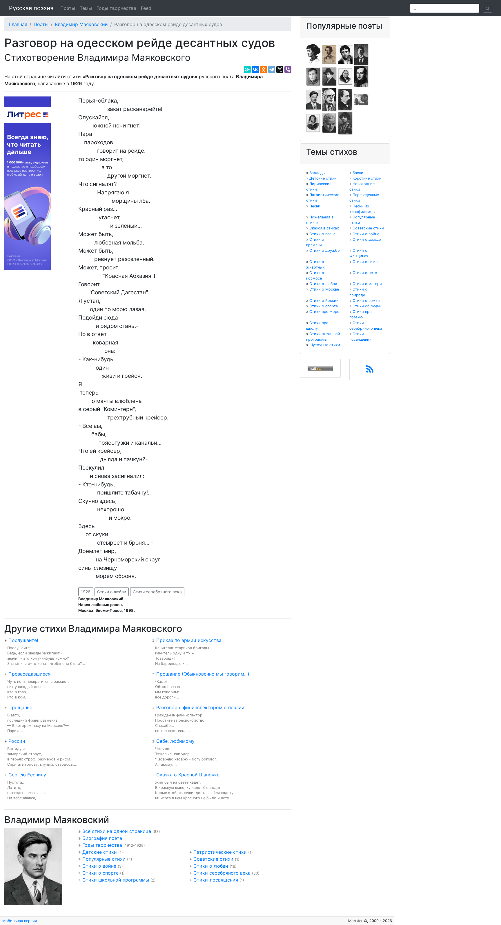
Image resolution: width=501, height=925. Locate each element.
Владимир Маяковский (81, 24)
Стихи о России (324, 300)
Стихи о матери (367, 284)
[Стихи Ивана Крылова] (345, 76)
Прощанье (20, 707)
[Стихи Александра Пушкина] (313, 123)
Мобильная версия (19, 921)
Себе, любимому (175, 741)
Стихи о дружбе (324, 250)
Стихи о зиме (365, 262)
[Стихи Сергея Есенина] (329, 76)
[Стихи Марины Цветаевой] (345, 123)
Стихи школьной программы (115, 880)
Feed (146, 8)
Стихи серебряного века (157, 591)
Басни (358, 173)
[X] (279, 69)
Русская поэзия (31, 8)
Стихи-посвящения (215, 880)
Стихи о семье (366, 300)
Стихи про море (324, 311)
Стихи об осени (367, 306)
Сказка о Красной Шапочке (187, 775)
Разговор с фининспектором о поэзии (200, 707)
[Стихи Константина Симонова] (329, 123)
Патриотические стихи (220, 852)
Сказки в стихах (324, 228)
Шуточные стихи (324, 345)
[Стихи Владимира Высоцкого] (345, 54)
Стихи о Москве (324, 289)
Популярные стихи (104, 859)
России (16, 741)
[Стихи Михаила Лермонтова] (361, 76)
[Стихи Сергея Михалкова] (329, 99)
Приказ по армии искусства (189, 640)
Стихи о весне (322, 234)
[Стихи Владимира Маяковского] (313, 99)
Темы (86, 8)
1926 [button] (85, 591)
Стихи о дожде (367, 239)
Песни (314, 206)
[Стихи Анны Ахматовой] (313, 54)
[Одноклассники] (263, 69)
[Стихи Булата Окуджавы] (361, 99)
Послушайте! (23, 640)
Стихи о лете (365, 273)
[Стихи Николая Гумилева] (361, 54)
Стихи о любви (111, 591)
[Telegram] (271, 69)
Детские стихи (99, 852)
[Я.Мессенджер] (247, 69)
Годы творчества (116, 8)
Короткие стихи (367, 178)
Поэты (67, 8)
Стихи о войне (99, 866)
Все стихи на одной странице (116, 831)
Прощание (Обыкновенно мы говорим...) (202, 674)
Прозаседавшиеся (29, 674)
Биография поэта (102, 838)
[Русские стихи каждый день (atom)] (369, 371)
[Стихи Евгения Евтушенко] (313, 76)
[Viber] (287, 69)
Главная (18, 24)
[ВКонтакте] (255, 69)
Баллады (317, 173)
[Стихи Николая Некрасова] (345, 99)
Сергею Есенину (27, 775)
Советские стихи (213, 859)
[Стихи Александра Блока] (329, 54)
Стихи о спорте (100, 873)
